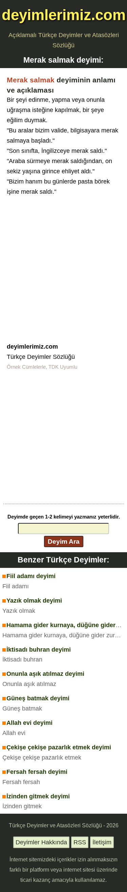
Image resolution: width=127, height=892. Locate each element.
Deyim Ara (64, 541)
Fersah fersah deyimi (36, 771)
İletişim (101, 842)
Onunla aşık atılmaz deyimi (45, 673)
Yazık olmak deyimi (34, 600)
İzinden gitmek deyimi (38, 796)
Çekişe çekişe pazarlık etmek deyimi (58, 747)
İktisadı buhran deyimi (38, 649)
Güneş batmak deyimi (37, 698)
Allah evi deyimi (29, 722)
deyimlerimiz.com (64, 14)
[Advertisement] (63, 264)
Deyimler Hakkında (41, 842)
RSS (79, 842)
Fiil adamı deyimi (31, 576)
